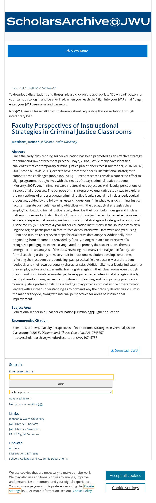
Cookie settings (125, 487)
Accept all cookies (125, 475)
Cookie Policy (82, 491)
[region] (78, 481)
